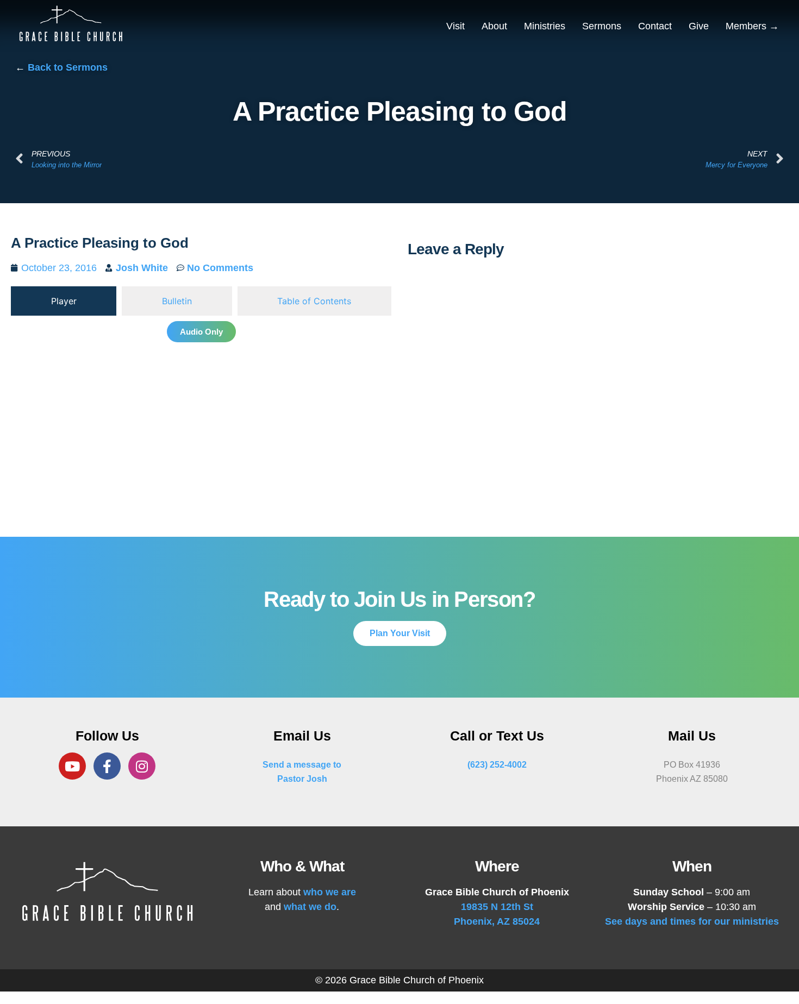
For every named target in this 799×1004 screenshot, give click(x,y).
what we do (310, 906)
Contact (655, 26)
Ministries (544, 26)
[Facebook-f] (107, 766)
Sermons (601, 26)
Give (699, 26)
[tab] (63, 301)
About (494, 26)
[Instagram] (141, 766)
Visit (455, 26)
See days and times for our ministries (692, 921)
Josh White (142, 267)
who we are (329, 892)
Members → (752, 26)
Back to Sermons (68, 67)
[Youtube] (72, 766)
